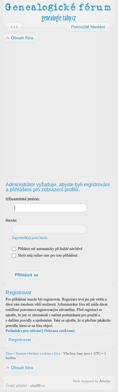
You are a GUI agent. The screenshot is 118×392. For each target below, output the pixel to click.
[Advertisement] (58, 108)
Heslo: (11, 220)
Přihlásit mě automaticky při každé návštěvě (49, 249)
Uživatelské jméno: (23, 199)
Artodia (104, 381)
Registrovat (19, 339)
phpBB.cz (38, 385)
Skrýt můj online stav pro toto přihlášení (47, 255)
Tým (9, 353)
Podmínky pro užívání (23, 331)
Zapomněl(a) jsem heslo (29, 238)
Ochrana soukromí (59, 331)
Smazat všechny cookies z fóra (38, 353)
